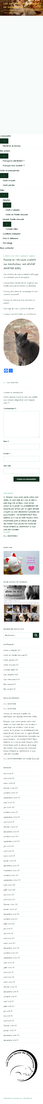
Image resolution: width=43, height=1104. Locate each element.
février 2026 (9, 788)
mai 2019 (7, 1016)
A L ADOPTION (10, 704)
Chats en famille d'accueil (14, 655)
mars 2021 (8, 943)
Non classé (8, 684)
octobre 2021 (9, 919)
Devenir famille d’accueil (13, 219)
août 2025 (8, 802)
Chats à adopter (13, 210)
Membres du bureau (12, 146)
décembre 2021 (10, 914)
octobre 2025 (10, 793)
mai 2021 (7, 933)
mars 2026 (8, 783)
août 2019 (7, 1001)
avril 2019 (7, 1021)
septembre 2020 (10, 958)
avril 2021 (7, 938)
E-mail (7, 453)
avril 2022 (8, 899)
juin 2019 (7, 1011)
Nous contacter (7, 248)
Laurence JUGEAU (27, 256)
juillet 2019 (7, 1006)
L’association (5, 136)
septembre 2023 (10, 841)
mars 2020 (8, 982)
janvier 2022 (9, 909)
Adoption (6, 200)
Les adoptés (13, 383)
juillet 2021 (7, 924)
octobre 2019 (9, 996)
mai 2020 (7, 972)
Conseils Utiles (12, 229)
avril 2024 (8, 822)
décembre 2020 (10, 948)
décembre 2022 (10, 865)
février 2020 (9, 987)
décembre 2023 (10, 832)
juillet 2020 (8, 967)
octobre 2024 (9, 812)
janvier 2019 (8, 1030)
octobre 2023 (9, 836)
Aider (2, 190)
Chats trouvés (9, 180)
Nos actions (5, 151)
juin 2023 (7, 846)
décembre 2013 (10, 1040)
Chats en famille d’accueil (17, 214)
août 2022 (8, 885)
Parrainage (7, 243)
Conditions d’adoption (11, 233)
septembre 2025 (11, 797)
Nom (6, 441)
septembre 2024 (11, 817)
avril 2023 (8, 851)
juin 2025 (7, 807)
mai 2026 (7, 773)
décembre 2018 (10, 1035)
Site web (7, 466)
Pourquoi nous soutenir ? (13, 165)
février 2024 (9, 827)
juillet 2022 (8, 890)
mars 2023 (8, 856)
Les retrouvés (10, 679)
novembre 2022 (10, 870)
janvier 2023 (9, 861)
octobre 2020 (9, 953)
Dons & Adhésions (10, 238)
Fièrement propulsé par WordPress (18, 1098)
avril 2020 (8, 977)
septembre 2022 (10, 880)
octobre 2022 (9, 875)
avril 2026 (8, 778)
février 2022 (9, 904)
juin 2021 (7, 928)
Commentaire (10, 408)
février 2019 (9, 1025)
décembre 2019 (10, 992)
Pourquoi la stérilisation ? (13, 161)
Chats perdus (9, 185)
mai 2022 (7, 894)
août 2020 (8, 962)
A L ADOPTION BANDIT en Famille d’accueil (21, 758)
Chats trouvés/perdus (9, 170)
